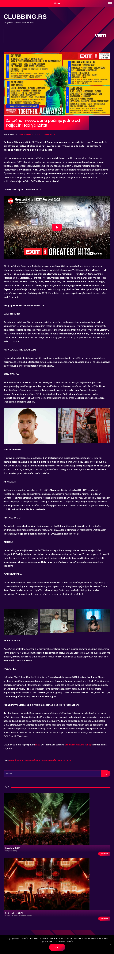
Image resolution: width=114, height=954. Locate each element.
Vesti (54, 134)
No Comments (26, 134)
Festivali (46, 134)
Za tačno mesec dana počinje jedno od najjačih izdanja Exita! (40, 760)
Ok (57, 947)
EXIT (39, 134)
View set (104, 854)
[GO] (105, 773)
